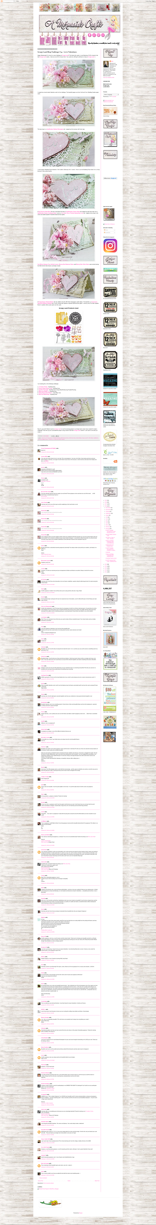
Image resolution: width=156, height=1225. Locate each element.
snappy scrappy (45, 776)
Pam (42, 626)
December (108, 507)
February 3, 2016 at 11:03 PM (47, 1175)
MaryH (42, 767)
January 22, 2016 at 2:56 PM (47, 1024)
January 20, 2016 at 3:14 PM (47, 679)
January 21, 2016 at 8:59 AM (47, 894)
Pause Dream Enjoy (45, 867)
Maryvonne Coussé (45, 560)
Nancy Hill (43, 936)
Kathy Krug (43, 656)
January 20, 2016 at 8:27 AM (47, 498)
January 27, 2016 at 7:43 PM (47, 1134)
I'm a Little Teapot (45, 1147)
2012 (106, 570)
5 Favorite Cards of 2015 (111, 558)
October (108, 511)
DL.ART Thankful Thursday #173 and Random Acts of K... (110, 531)
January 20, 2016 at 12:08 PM (47, 613)
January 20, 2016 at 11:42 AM (47, 602)
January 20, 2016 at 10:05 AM (47, 584)
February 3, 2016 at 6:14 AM (47, 1167)
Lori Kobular (44, 617)
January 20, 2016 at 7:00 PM (47, 742)
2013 (106, 568)
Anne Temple (44, 502)
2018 (106, 502)
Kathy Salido (44, 729)
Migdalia (43, 917)
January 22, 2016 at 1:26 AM (47, 1013)
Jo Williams (44, 821)
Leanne (43, 875)
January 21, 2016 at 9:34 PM (47, 968)
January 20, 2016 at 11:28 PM (47, 830)
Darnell (43, 597)
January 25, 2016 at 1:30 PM (47, 1117)
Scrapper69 (44, 1094)
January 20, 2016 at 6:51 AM (47, 452)
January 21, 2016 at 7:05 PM (47, 960)
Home (69, 1180)
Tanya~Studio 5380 (45, 1139)
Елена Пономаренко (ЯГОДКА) (48, 448)
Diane (42, 887)
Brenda (43, 802)
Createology (44, 1001)
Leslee (42, 811)
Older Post (97, 1180)
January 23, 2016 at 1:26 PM (47, 1068)
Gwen (42, 638)
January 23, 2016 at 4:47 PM (47, 1079)
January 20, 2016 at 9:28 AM (47, 541)
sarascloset (44, 849)
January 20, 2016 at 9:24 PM (47, 780)
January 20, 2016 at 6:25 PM (47, 725)
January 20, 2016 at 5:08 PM (47, 707)
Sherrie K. (43, 746)
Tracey (42, 711)
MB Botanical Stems (65, 437)
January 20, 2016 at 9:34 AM (47, 564)
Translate (114, 96)
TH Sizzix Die (56, 439)
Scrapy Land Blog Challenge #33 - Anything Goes (110, 555)
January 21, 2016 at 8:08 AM (47, 883)
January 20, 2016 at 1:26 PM (47, 634)
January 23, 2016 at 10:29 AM (47, 1060)
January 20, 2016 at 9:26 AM (47, 522)
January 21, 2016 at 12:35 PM (47, 932)
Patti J (42, 794)
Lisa (112, 61)
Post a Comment (43, 1178)
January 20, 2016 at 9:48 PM (47, 789)
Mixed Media (78, 437)
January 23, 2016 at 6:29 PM (47, 1105)
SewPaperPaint (44, 675)
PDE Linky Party (91, 836)
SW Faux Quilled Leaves (43, 439)
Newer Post (40, 1180)
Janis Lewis (44, 861)
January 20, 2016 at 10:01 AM (47, 575)
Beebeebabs (44, 702)
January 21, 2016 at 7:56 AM (47, 871)
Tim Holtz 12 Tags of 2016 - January (110, 538)
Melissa (43, 956)
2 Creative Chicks (89, 1111)
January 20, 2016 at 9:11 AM (47, 506)
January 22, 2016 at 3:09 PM (47, 1033)
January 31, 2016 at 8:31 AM (47, 1150)
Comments (107, 232)
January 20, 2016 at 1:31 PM (47, 652)
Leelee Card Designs (46, 840)
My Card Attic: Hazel (46, 491)
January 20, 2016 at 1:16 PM (47, 622)
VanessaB (43, 1064)
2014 (106, 566)
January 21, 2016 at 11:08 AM (47, 905)
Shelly (42, 972)
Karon (42, 909)
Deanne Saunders (45, 1083)
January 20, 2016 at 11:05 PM (47, 816)
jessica (43, 467)
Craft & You (43, 437)
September (108, 513)
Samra (42, 545)
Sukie (42, 665)
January (108, 528)
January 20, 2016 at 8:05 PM (47, 772)
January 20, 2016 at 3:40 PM (47, 689)
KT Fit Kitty (43, 579)
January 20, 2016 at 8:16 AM (47, 487)
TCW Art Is (50, 439)
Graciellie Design (45, 1129)
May (107, 521)
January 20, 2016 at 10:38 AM (47, 592)
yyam (42, 1171)
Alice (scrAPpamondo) (46, 606)
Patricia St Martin (45, 1072)
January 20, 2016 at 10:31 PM (47, 807)
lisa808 (43, 721)
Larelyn (43, 568)
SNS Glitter (91, 437)
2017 (106, 504)
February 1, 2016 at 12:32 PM (47, 1159)
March (107, 524)
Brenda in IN (44, 947)
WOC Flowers (62, 439)
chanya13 (43, 1155)
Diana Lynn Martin (45, 834)
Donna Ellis (43, 510)
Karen (42, 983)
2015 (106, 564)
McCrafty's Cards (45, 737)
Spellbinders (96, 437)
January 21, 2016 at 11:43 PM (47, 997)
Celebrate (108, 552)
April (42, 784)
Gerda (42, 683)
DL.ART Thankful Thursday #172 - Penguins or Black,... (111, 549)
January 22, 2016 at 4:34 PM (47, 1042)
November (108, 509)
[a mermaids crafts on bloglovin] (110, 179)
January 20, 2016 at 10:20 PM (47, 798)
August (107, 515)
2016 (106, 506)
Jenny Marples (44, 1037)
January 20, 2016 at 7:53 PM (47, 762)
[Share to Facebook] (56, 436)
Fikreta (42, 478)
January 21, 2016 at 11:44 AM (47, 913)
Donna (42, 694)
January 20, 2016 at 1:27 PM (47, 642)
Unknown (43, 647)
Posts (106, 230)
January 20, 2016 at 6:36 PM (47, 733)
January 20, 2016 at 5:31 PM (47, 716)
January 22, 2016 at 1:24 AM (47, 1005)
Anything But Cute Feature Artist (110, 545)
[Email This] (52, 436)
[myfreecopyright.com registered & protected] (110, 101)
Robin (42, 589)
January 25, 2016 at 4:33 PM (47, 1125)
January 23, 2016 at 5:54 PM (47, 1090)
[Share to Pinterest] (58, 436)
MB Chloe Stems (72, 437)
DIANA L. (43, 1009)
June (107, 519)
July (107, 517)
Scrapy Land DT (85, 437)
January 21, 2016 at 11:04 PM (47, 979)
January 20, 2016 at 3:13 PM (47, 671)
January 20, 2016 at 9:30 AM (47, 556)
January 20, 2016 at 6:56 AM (47, 462)
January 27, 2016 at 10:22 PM (47, 1142)
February (108, 526)
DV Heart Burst (49, 437)
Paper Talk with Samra (46, 554)
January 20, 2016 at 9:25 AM (47, 514)
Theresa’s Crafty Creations (47, 1103)
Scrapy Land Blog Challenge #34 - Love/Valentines (110, 542)
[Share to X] (55, 436)
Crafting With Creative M (46, 930)
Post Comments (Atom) (49, 1183)
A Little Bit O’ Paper (50, 1088)
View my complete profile (108, 77)
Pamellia (43, 898)
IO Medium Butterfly (56, 437)
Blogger (80, 1213)
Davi (42, 964)
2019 (106, 500)
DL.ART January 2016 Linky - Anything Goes (111, 561)
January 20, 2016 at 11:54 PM (47, 845)
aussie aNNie (44, 456)
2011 (106, 572)
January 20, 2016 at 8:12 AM (47, 473)
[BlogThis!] (53, 436)
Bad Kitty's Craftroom (45, 481)
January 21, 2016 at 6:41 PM (47, 952)
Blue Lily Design (45, 1163)
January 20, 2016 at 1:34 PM (47, 661)
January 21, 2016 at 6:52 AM (47, 857)
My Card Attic (44, 496)
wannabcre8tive (45, 1121)
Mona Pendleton (45, 1047)
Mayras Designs (45, 1017)
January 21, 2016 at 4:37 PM (47, 942)
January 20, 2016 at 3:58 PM (47, 698)
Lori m (42, 1055)
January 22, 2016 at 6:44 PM (47, 1050)
